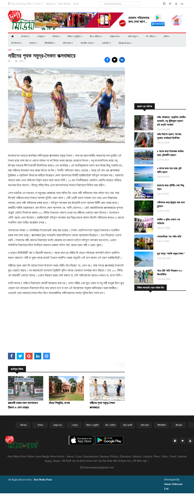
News (76, 3)
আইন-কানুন (132, 36)
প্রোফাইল (106, 43)
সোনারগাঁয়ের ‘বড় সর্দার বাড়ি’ (169, 236)
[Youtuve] (176, 3)
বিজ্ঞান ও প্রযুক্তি (74, 36)
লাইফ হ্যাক (67, 43)
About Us (50, 3)
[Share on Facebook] (107, 60)
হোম (10, 49)
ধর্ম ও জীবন (150, 36)
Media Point (124, 43)
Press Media (64, 3)
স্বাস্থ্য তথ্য (114, 36)
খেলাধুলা (40, 36)
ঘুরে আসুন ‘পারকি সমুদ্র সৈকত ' (171, 253)
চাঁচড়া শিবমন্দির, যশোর (59, 402)
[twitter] (170, 3)
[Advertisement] (66, 324)
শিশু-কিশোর (15, 43)
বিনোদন (56, 36)
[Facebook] (164, 3)
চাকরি (165, 36)
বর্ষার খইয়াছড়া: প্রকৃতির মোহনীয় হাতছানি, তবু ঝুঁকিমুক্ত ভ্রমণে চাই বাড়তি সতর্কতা (171, 121)
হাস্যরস (32, 43)
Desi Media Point (43, 479)
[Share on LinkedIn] (122, 60)
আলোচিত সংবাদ (87, 43)
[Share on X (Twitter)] (114, 60)
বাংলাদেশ (24, 36)
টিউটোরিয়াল (49, 43)
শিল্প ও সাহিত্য (95, 36)
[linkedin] (182, 3)
